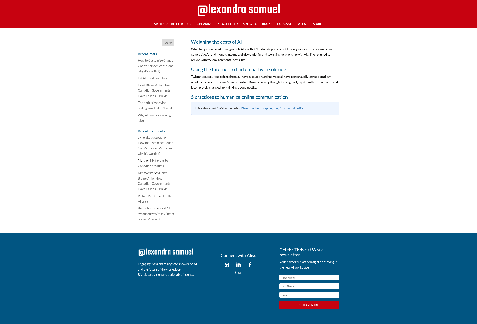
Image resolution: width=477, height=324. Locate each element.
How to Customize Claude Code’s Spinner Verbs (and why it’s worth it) (156, 65)
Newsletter (227, 24)
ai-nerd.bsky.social (150, 137)
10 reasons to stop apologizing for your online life (271, 108)
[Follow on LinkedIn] (238, 265)
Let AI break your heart (154, 78)
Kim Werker (146, 173)
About (318, 24)
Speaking (205, 24)
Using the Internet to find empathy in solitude (238, 69)
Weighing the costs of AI (216, 42)
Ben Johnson (146, 208)
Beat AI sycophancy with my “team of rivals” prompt (156, 213)
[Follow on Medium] (227, 265)
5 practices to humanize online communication (239, 97)
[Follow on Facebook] (250, 265)
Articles (250, 24)
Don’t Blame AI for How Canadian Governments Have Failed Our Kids (154, 90)
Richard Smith (147, 196)
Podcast (284, 24)
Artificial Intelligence (173, 24)
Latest (302, 24)
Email (238, 272)
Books (267, 24)
